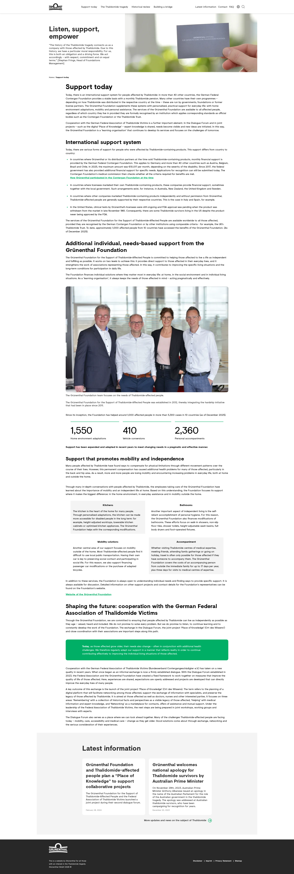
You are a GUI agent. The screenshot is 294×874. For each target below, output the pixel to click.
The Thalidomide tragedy (114, 6)
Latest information (205, 6)
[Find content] (243, 7)
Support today (89, 6)
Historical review (141, 6)
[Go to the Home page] (64, 6)
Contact (222, 6)
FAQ (231, 6)
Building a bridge (163, 6)
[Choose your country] (238, 7)
